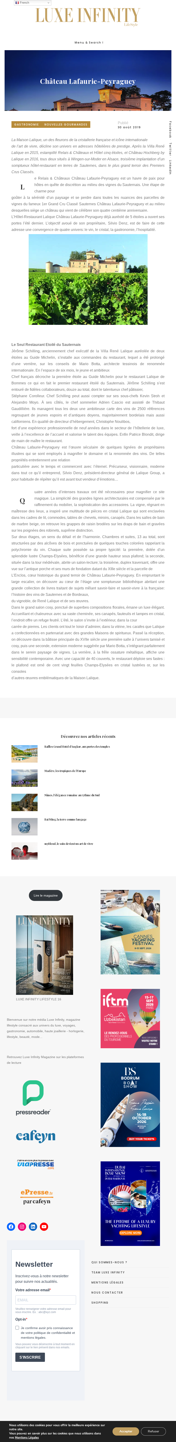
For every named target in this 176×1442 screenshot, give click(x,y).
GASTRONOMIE (26, 124)
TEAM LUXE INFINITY (108, 1272)
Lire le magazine (46, 895)
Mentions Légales (27, 1438)
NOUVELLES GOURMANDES (65, 124)
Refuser (153, 1431)
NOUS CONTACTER (107, 1292)
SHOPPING (100, 1303)
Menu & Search (88, 42)
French (24, 2)
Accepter (125, 1431)
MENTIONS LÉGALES (107, 1282)
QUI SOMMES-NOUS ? (109, 1262)
